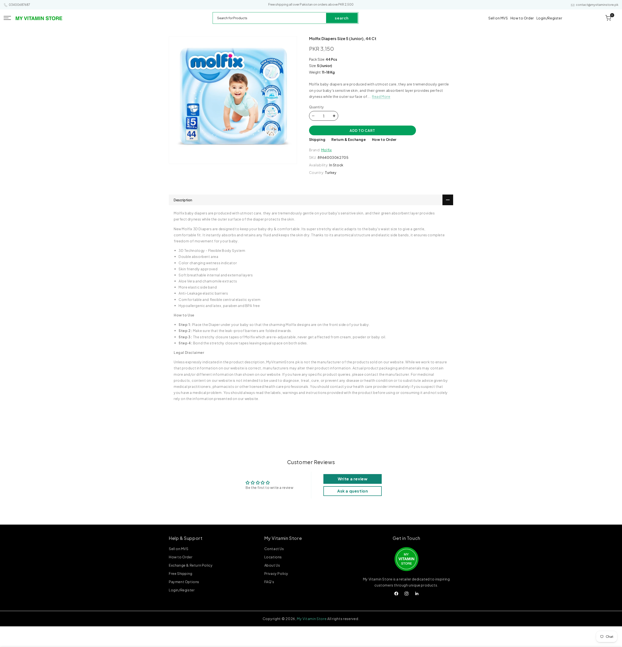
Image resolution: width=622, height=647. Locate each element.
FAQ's (269, 581)
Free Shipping (180, 573)
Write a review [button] (352, 478)
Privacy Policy (276, 573)
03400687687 (19, 4)
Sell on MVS (179, 549)
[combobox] (270, 18)
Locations (273, 557)
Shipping (317, 139)
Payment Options (184, 581)
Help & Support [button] (185, 538)
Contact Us (274, 549)
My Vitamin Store (312, 618)
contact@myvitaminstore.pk (597, 4)
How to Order (384, 139)
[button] (7, 18)
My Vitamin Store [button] (283, 538)
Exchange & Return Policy (191, 565)
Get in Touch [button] (406, 538)
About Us (272, 565)
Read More (381, 96)
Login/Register (182, 590)
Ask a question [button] (352, 491)
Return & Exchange (348, 139)
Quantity (316, 107)
